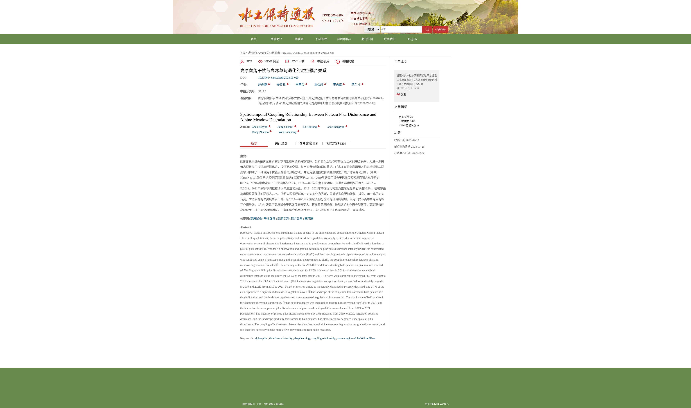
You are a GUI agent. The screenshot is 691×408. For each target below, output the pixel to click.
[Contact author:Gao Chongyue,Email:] (346, 126)
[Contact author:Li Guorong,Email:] (319, 126)
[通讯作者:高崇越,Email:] (325, 84)
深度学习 (283, 218)
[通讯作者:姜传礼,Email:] (287, 84)
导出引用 (323, 61)
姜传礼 (281, 84)
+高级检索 (440, 29)
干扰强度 (269, 218)
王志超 (337, 84)
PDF (249, 61)
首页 (254, 39)
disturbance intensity (280, 338)
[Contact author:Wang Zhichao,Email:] (271, 131)
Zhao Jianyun (259, 126)
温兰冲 (356, 84)
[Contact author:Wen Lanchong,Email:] (298, 131)
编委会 (299, 39)
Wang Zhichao (260, 132)
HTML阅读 (272, 61)
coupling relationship (323, 338)
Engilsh (412, 39)
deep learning (302, 338)
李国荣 (300, 84)
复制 (403, 94)
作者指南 (322, 39)
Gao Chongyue (335, 126)
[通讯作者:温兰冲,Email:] (362, 84)
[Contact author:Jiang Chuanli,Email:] (295, 126)
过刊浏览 (253, 52)
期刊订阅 (367, 39)
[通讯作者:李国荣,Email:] (306, 84)
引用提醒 (348, 61)
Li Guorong (310, 126)
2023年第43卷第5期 (270, 52)
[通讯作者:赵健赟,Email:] (269, 84)
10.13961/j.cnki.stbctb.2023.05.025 (278, 77)
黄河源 (308, 218)
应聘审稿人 (344, 39)
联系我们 (390, 39)
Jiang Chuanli (285, 126)
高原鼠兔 (256, 218)
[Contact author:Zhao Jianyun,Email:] (269, 126)
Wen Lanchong (287, 132)
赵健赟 (262, 84)
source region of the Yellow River (356, 338)
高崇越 (318, 84)
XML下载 (298, 61)
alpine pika (261, 338)
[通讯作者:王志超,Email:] (344, 84)
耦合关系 (296, 218)
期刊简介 (276, 39)
